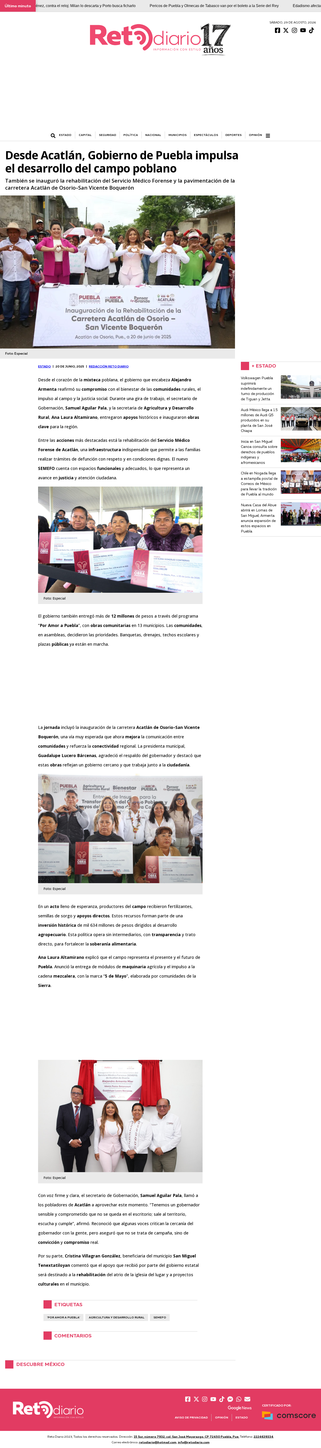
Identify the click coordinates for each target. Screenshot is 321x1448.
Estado (241, 1417)
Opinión (255, 135)
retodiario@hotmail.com (157, 1442)
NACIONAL (153, 135)
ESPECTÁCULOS (206, 135)
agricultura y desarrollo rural (117, 1317)
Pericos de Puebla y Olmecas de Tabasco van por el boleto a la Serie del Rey (214, 6)
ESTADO (65, 135)
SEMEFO (159, 1317)
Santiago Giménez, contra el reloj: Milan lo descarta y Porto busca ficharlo (74, 6)
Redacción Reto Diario (109, 366)
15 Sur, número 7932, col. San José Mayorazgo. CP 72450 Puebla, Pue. (186, 1436)
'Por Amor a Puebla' (63, 1317)
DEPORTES (233, 135)
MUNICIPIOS (177, 135)
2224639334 (264, 1436)
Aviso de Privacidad (191, 1417)
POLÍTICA (130, 135)
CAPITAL (85, 135)
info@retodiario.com (194, 1442)
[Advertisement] (160, 96)
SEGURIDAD (107, 135)
